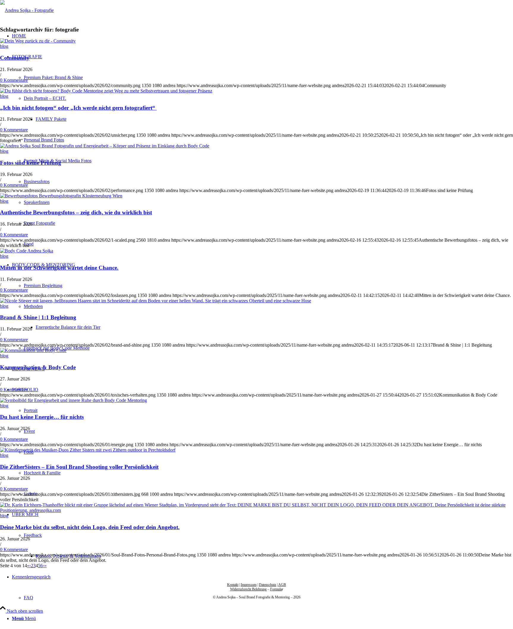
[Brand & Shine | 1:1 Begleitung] (155, 300)
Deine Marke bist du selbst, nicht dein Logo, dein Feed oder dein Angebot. (90, 527)
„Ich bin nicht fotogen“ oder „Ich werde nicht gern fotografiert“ (78, 108)
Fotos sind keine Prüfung (30, 163)
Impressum (248, 585)
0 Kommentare (14, 80)
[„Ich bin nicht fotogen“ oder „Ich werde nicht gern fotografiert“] (106, 90)
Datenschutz (267, 585)
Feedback (33, 535)
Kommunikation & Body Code (38, 367)
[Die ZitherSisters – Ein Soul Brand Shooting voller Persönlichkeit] (87, 449)
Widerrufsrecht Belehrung (248, 589)
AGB (282, 585)
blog (4, 46)
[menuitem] (262, 618)
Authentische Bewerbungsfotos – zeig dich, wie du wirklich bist (76, 212)
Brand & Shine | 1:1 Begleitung (38, 317)
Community (14, 58)
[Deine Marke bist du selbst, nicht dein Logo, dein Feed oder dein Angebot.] (256, 510)
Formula (276, 589)
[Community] (38, 40)
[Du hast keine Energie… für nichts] (73, 400)
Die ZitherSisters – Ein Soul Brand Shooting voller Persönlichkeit (79, 467)
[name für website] (27, 10)
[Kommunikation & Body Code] (33, 350)
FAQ (28, 597)
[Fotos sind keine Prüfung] (104, 145)
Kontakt (232, 585)
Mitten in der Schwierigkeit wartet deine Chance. (59, 268)
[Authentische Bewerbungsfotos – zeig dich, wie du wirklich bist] (61, 195)
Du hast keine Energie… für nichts (42, 417)
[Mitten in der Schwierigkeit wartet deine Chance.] (26, 250)
